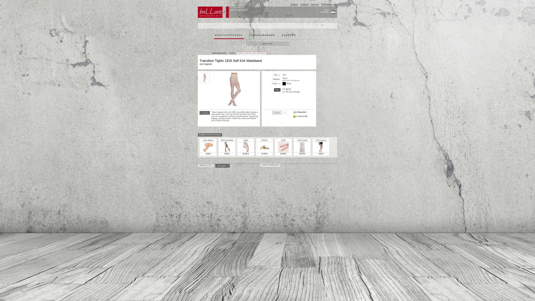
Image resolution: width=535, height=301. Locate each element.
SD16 (283, 140)
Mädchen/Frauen (229, 35)
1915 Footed (302, 140)
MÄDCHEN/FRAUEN (219, 53)
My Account (327, 5)
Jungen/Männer (262, 35)
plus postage (294, 92)
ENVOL (265, 140)
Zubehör (289, 35)
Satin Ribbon (208, 140)
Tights (232, 53)
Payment (294, 5)
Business (315, 5)
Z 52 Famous (321, 140)
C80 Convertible (227, 140)
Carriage (304, 5)
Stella (245, 140)
